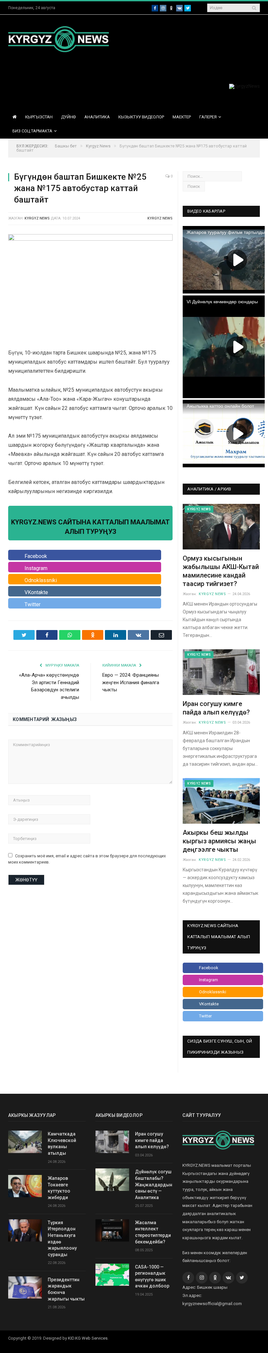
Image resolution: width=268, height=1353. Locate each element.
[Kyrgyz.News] (58, 38)
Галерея (208, 116)
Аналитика (97, 116)
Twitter (33, 604)
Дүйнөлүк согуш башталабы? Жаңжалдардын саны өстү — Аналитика (153, 1184)
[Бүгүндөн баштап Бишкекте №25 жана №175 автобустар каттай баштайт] (90, 287)
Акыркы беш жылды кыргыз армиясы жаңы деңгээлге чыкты (219, 841)
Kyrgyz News (160, 218)
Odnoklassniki (41, 580)
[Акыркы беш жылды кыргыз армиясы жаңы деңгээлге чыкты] (221, 801)
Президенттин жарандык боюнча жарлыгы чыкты (66, 1289)
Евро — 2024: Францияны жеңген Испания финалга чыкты (130, 682)
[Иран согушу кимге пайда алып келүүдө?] (221, 672)
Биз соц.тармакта (32, 130)
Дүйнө (68, 116)
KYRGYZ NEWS (37, 218)
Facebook (36, 556)
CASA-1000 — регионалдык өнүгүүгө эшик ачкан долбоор (152, 1276)
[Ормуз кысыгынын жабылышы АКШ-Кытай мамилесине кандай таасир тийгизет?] (221, 526)
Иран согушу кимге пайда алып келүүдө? (152, 1140)
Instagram (36, 568)
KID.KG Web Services (88, 1338)
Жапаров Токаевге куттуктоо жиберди (59, 1188)
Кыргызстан (39, 116)
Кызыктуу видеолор (141, 116)
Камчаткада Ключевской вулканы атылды (62, 1143)
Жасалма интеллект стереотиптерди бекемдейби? (153, 1232)
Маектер (182, 116)
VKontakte (36, 592)
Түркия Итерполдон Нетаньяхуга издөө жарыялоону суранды (62, 1238)
